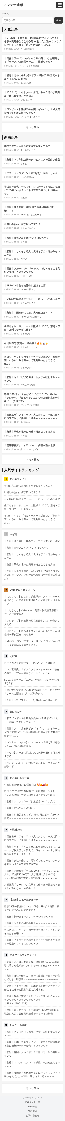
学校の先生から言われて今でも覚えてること (28, 145)
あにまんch (26, 82)
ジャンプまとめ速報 (29, 65)
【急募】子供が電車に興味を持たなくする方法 (29, 431)
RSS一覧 (32, 1106)
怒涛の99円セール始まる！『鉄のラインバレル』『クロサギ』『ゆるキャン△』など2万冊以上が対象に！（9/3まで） (31, 397)
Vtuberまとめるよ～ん (22, 589)
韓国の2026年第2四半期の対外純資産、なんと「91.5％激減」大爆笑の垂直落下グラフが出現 (29, 793)
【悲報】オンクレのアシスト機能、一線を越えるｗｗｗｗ (32, 1064)
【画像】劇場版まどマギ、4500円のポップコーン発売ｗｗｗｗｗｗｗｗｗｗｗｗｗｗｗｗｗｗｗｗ (31, 816)
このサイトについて (32, 1097)
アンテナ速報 (13, 5)
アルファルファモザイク (23, 955)
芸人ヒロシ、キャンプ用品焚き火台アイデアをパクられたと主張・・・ (32, 931)
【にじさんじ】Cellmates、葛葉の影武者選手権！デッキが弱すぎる (31, 612)
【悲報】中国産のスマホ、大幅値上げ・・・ (28, 312)
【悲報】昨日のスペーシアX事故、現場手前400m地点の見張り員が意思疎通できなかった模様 (31, 1011)
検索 (58, 20)
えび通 (13, 656)
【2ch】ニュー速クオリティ (25, 899)
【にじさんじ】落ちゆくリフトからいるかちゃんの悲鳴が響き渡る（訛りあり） (32, 632)
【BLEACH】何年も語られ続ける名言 (25, 285)
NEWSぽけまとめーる (31, 214)
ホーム (5, 13)
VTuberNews (27, 48)
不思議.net (26, 422)
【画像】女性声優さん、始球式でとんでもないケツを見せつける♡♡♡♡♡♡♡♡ (32, 862)
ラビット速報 (27, 276)
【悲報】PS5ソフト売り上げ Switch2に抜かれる (30, 700)
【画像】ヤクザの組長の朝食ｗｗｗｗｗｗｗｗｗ (31, 923)
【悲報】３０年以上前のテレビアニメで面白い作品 (32, 159)
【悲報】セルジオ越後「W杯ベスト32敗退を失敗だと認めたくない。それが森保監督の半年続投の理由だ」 (32, 575)
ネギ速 (23, 163)
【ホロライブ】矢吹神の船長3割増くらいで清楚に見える (31, 622)
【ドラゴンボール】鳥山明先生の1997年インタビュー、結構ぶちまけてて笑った (32, 720)
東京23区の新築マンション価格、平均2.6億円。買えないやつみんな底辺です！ (31, 908)
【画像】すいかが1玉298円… (20, 807)
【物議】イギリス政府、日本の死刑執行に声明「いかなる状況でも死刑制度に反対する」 (32, 987)
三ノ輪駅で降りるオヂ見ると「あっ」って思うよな (32, 298)
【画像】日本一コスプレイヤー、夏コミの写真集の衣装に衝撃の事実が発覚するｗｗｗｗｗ (32, 1043)
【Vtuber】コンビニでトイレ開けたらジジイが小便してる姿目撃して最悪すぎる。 (32, 642)
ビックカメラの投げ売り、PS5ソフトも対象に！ (30, 662)
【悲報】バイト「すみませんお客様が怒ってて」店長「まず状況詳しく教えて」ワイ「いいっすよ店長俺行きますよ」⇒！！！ (32, 850)
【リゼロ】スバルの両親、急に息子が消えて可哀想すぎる (32, 754)
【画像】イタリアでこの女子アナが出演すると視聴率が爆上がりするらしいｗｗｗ (32, 941)
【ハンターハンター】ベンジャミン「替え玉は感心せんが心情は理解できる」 (32, 744)
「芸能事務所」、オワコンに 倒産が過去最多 (29, 445)
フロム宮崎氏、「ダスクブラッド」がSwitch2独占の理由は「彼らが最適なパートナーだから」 (31, 671)
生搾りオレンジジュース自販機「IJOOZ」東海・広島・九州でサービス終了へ (32, 507)
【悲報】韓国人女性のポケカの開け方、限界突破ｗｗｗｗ (32, 1054)
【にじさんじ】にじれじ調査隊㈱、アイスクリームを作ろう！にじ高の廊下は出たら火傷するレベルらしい (32, 600)
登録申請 (32, 1111)
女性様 (24, 197)
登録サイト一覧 (32, 1102)
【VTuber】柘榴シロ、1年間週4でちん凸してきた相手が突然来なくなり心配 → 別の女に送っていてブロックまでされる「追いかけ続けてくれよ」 (32, 41)
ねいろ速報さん (27, 177)
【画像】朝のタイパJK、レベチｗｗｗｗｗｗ (28, 916)
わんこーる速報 (28, 384)
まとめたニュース (29, 347)
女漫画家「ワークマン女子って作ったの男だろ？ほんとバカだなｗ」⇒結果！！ (32, 886)
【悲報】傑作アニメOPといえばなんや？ (26, 237)
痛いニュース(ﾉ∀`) (29, 449)
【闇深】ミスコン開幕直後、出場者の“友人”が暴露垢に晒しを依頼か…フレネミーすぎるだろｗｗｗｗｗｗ (32, 965)
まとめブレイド (27, 150)
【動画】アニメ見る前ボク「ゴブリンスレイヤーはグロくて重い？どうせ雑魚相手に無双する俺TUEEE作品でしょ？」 (32, 732)
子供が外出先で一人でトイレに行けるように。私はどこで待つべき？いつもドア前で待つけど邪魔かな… (32, 190)
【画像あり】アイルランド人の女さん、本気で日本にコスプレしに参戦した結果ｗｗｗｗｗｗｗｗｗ (32, 838)
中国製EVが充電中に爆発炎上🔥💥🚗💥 (26, 343)
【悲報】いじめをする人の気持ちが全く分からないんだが (32, 556)
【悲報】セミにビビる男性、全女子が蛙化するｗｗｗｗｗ (32, 1033)
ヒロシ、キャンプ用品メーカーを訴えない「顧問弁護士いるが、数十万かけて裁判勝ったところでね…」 (32, 360)
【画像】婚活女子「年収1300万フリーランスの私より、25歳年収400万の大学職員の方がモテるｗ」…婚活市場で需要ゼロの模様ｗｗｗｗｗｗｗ (31, 874)
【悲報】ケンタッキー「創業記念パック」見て (29, 801)
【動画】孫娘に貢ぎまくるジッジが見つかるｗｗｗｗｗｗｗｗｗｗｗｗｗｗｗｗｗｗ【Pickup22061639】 (32, 1000)
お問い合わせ (32, 1115)
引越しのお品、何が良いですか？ (22, 224)
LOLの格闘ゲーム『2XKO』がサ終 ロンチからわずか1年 (31, 681)
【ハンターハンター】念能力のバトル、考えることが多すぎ (32, 764)
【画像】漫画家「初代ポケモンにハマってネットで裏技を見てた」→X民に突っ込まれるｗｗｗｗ (32, 1074)
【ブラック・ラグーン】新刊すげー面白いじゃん (31, 173)
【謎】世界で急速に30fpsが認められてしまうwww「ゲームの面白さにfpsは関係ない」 (32, 691)
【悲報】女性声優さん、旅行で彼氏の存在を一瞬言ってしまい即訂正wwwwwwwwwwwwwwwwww (32, 977)
